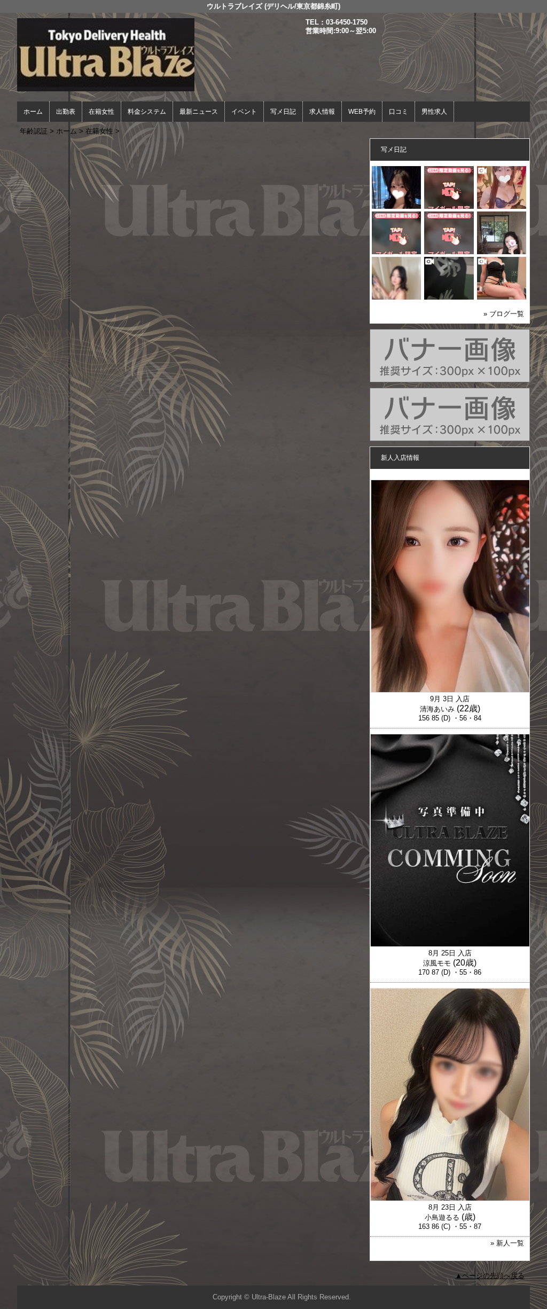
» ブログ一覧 (503, 314)
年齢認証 (34, 131)
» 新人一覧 (507, 1243)
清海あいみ (437, 709)
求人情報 (322, 111)
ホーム (33, 111)
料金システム (147, 111)
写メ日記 (283, 111)
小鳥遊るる (442, 1217)
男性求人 (434, 111)
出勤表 (65, 111)
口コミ (398, 111)
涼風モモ (437, 963)
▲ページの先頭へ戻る (490, 1276)
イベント (244, 111)
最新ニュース (198, 111)
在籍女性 (101, 111)
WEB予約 (362, 111)
